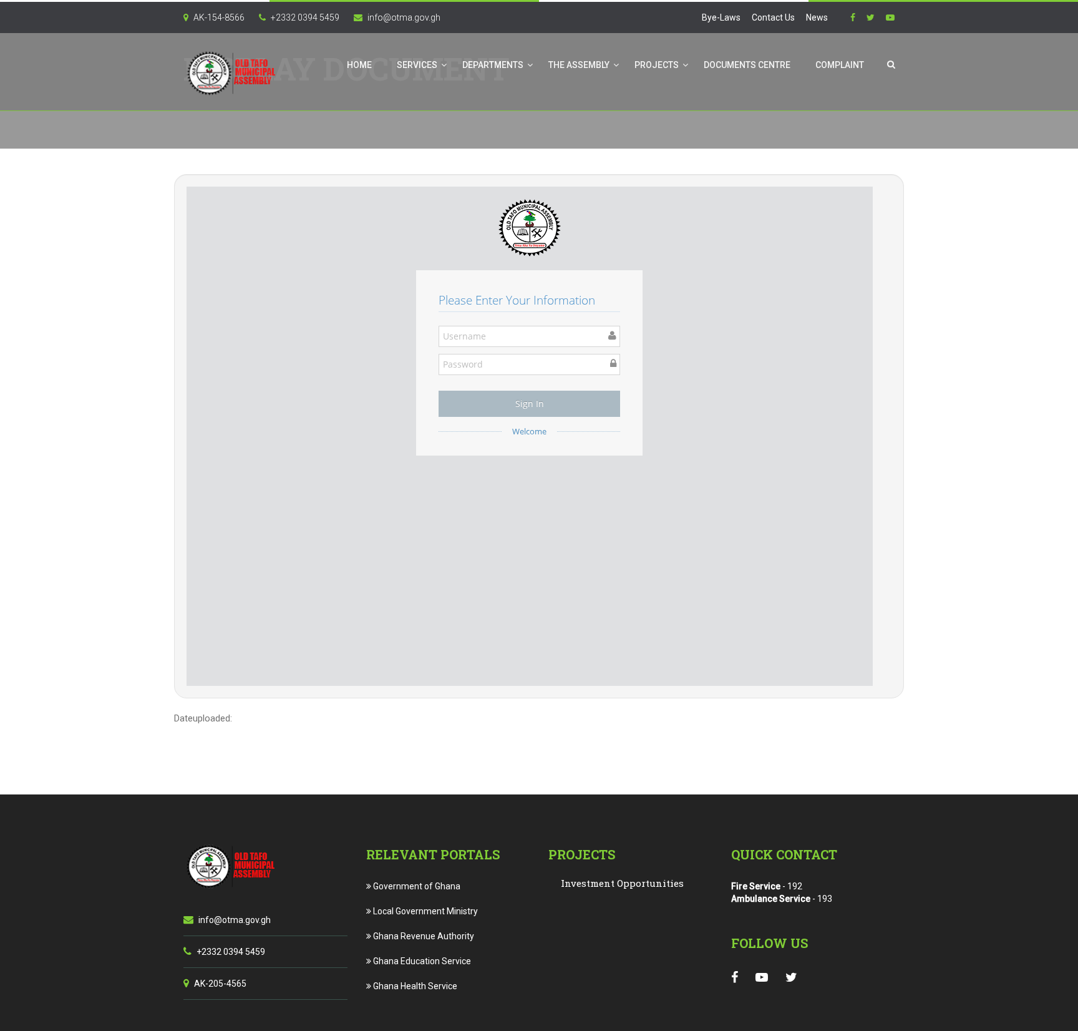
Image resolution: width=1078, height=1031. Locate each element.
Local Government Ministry (424, 911)
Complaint (839, 65)
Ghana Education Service (421, 961)
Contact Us (773, 17)
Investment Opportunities (622, 883)
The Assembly (578, 65)
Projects (656, 65)
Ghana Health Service (414, 986)
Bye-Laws (721, 17)
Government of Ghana (415, 886)
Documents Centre (747, 65)
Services (417, 65)
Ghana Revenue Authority (422, 936)
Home (359, 65)
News (817, 17)
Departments (492, 65)
